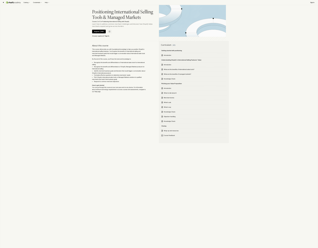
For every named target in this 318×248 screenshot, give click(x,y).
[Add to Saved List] (109, 31)
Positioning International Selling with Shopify (115, 21)
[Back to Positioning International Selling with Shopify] (3, 2)
